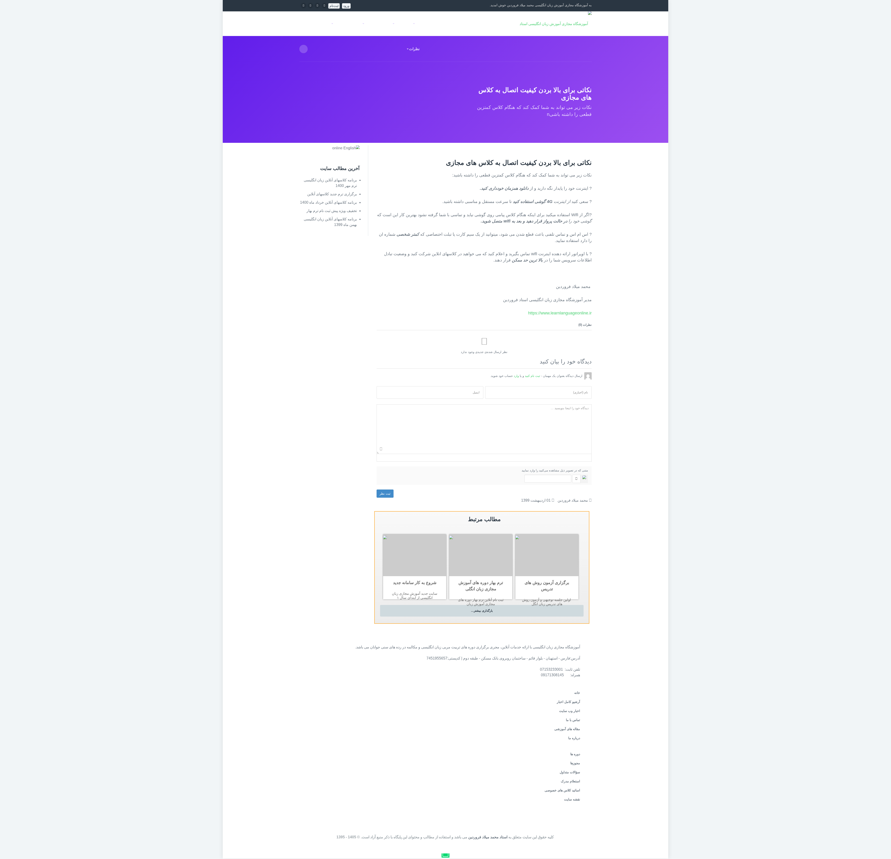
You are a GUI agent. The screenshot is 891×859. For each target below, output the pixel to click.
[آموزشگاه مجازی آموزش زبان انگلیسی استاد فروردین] (550, 23)
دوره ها (575, 754)
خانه (492, 24)
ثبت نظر (385, 493)
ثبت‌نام (334, 6)
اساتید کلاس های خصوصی (562, 790)
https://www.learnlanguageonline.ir (560, 313)
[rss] (303, 5)
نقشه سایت (572, 799)
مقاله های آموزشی (567, 729)
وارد (516, 376)
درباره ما (574, 738)
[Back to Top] (881, 844)
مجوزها (575, 763)
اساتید (439, 24)
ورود (346, 6)
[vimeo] (310, 5)
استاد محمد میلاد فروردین (487, 837)
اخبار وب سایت (569, 711)
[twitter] (317, 5)
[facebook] (324, 5)
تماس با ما (573, 720)
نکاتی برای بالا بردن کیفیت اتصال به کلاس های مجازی (519, 162)
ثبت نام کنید (532, 376)
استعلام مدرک (570, 781)
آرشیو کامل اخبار (568, 702)
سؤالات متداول (570, 772)
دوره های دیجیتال (466, 24)
